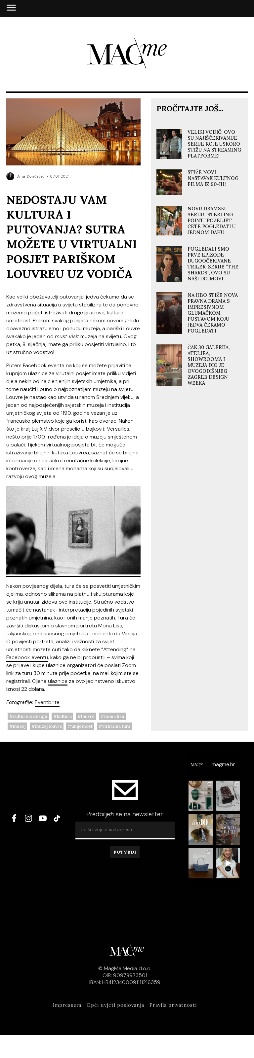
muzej (19, 726)
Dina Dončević (31, 176)
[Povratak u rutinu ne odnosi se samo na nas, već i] (228, 863)
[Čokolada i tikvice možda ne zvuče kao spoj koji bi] (228, 796)
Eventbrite (47, 702)
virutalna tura (116, 726)
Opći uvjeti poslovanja (115, 1005)
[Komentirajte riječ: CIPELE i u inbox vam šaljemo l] (201, 829)
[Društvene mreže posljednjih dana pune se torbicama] (201, 863)
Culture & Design (30, 716)
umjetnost (82, 726)
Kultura (64, 716)
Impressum (67, 1005)
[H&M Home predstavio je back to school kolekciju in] (201, 796)
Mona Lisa (114, 716)
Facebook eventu (27, 657)
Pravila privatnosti (173, 1005)
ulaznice (57, 681)
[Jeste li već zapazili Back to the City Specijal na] (228, 829)
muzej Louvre (48, 726)
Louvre (88, 716)
